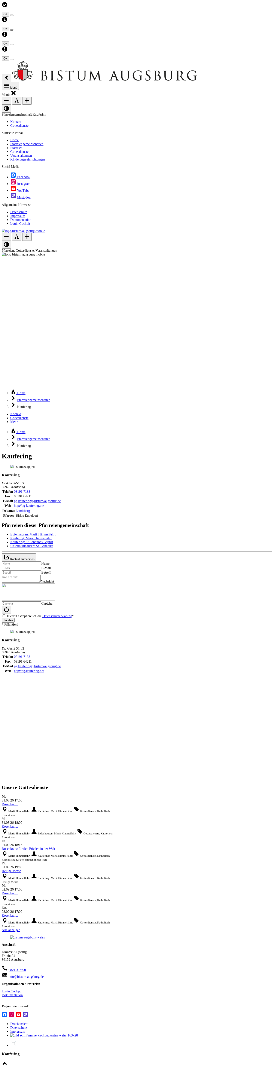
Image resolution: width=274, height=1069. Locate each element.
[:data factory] (13, 1045)
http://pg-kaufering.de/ (29, 505)
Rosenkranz (10, 804)
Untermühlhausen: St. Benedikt (31, 546)
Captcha (46, 603)
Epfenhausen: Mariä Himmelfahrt (32, 534)
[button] (13, 95)
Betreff (46, 572)
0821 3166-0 (17, 970)
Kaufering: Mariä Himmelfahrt (31, 538)
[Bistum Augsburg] (104, 79)
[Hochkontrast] (6, 109)
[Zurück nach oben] (5, 1065)
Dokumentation (12, 995)
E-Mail (46, 568)
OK (5, 14)
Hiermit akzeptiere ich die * (40, 616)
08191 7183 (22, 491)
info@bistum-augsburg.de (26, 976)
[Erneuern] (6, 610)
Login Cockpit (11, 991)
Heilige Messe (11, 871)
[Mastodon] (25, 1016)
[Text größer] (27, 101)
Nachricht (47, 581)
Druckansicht (19, 1024)
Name (45, 563)
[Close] (11, 15)
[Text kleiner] (6, 101)
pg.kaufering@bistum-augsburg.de (37, 501)
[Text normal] (16, 101)
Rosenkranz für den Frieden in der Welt (28, 848)
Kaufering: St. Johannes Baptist (31, 542)
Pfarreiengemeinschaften (33, 400)
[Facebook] (5, 1016)
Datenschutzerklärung (57, 616)
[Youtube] (18, 1016)
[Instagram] (12, 1016)
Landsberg (23, 511)
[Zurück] (6, 78)
